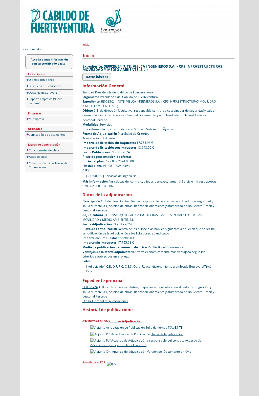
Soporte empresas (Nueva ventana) (45, 101)
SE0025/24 (90, 287)
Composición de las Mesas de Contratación (48, 165)
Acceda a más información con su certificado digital (49, 61)
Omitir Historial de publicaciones (105, 301)
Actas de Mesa (38, 157)
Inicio (86, 44)
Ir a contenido (32, 49)
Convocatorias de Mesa (44, 150)
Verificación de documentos (47, 134)
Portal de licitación (38, 5)
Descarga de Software (43, 92)
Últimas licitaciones (41, 80)
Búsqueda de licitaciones (45, 86)
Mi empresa (36, 119)
